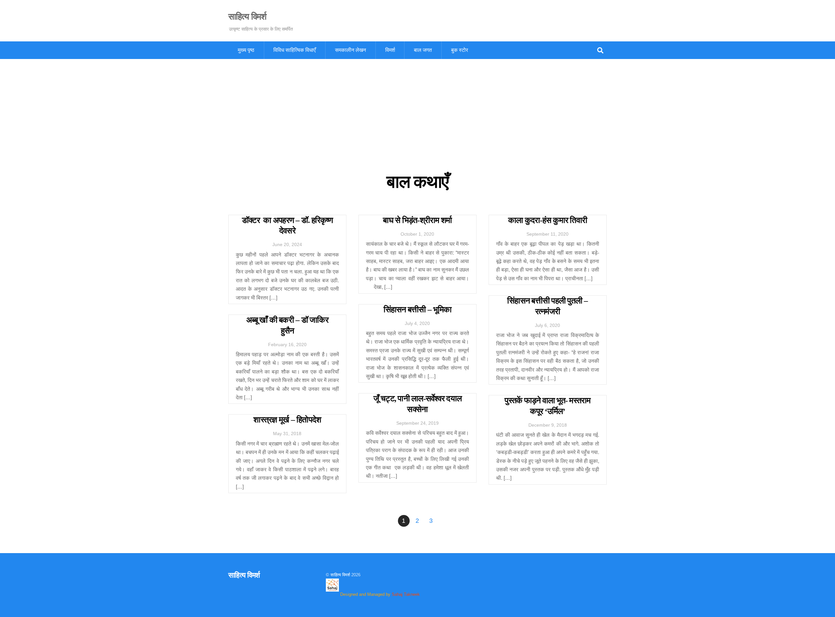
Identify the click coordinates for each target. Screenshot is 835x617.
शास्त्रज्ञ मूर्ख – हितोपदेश (287, 419)
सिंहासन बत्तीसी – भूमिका (418, 309)
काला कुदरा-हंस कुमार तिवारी (547, 220)
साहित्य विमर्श (340, 574)
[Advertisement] (417, 108)
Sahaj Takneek (406, 594)
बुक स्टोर (459, 50)
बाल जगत (423, 50)
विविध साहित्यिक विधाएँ (294, 50)
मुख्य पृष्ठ (246, 50)
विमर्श (390, 50)
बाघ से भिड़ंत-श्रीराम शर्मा (417, 220)
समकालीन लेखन (350, 50)
